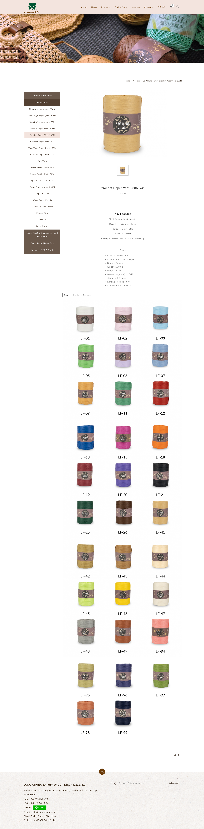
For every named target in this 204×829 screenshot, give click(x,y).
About (84, 7)
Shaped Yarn (42, 213)
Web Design (50, 820)
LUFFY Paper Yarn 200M (42, 129)
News (94, 7)
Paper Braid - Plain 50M (42, 174)
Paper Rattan (42, 226)
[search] (178, 7)
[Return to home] (32, 8)
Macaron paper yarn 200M (42, 109)
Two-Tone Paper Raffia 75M (42, 148)
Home (127, 81)
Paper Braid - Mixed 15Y (42, 181)
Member (136, 7)
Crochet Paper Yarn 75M (42, 142)
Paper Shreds (42, 194)
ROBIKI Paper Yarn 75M (42, 155)
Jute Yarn (42, 161)
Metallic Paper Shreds (42, 207)
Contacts (148, 7)
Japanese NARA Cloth (42, 250)
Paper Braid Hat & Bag (42, 243)
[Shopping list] (171, 7)
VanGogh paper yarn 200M (42, 116)
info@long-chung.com (43, 812)
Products (106, 7)
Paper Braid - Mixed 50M (42, 187)
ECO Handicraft (150, 81)
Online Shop (121, 7)
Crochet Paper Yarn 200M (170, 81)
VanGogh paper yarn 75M (42, 122)
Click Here (51, 816)
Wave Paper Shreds (42, 200)
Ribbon (42, 220)
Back (176, 755)
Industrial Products (42, 95)
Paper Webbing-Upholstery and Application (42, 234)
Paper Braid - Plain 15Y (42, 168)
